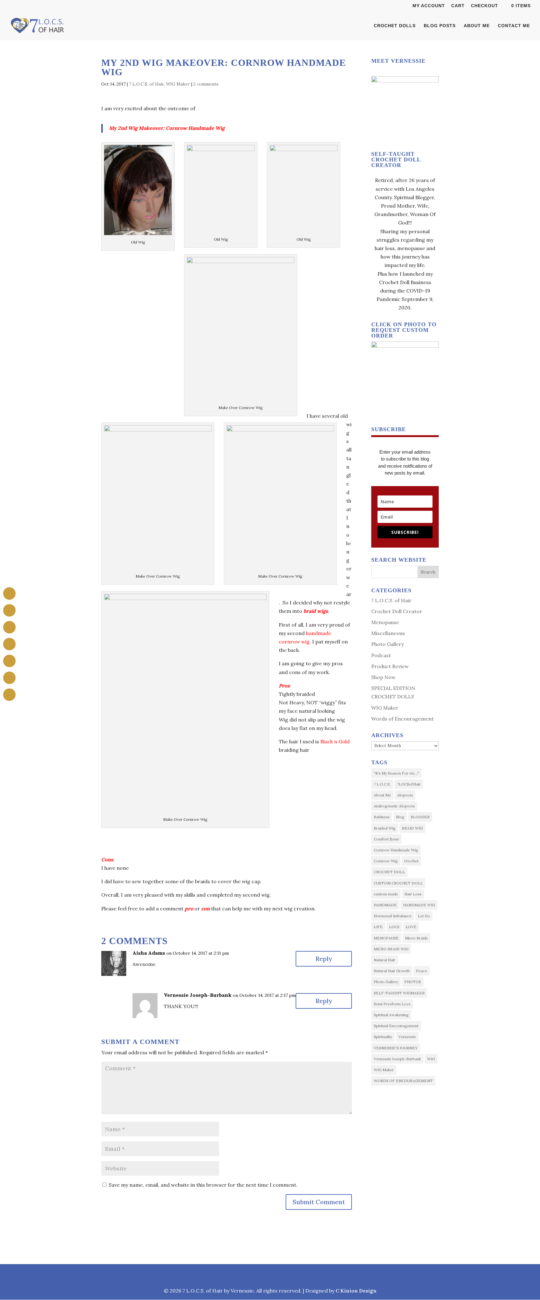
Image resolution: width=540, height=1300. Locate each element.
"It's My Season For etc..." (396, 773)
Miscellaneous (388, 633)
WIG (431, 1058)
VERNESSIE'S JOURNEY (396, 1048)
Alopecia (405, 795)
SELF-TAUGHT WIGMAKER (399, 993)
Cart (458, 5)
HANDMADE (385, 905)
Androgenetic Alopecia (394, 806)
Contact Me (514, 25)
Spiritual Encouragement (396, 1025)
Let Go (424, 915)
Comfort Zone (386, 839)
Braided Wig (385, 828)
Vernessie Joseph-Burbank (198, 995)
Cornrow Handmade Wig (396, 850)
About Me (382, 795)
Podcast (381, 655)
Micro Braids (416, 938)
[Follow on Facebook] (240, 1275)
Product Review (390, 666)
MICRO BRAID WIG (391, 949)
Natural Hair (384, 960)
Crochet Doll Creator (396, 611)
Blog (400, 817)
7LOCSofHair (409, 784)
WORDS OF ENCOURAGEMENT (403, 1080)
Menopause (385, 622)
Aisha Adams (148, 953)
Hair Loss (413, 894)
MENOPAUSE (386, 938)
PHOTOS (412, 981)
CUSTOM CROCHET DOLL (398, 883)
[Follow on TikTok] (284, 1275)
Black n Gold (335, 741)
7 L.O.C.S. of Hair (146, 84)
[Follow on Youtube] (300, 1275)
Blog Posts (440, 25)
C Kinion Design (356, 1291)
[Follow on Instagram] (255, 1275)
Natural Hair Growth (392, 970)
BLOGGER (420, 817)
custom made (386, 894)
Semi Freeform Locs (392, 1004)
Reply (323, 959)
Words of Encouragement (402, 719)
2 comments (205, 84)
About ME (477, 25)
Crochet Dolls (395, 25)
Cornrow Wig (386, 861)
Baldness (382, 817)
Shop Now (383, 677)
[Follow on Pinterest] (269, 1275)
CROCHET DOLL (389, 871)
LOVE (411, 926)
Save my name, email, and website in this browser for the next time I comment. (203, 1185)
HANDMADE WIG (419, 905)
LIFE (378, 926)
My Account (428, 5)
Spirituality (383, 1036)
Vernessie (407, 1036)
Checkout (484, 5)
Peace (421, 970)
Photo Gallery (387, 644)
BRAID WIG (412, 828)
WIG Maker (178, 84)
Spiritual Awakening (391, 1014)
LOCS (394, 926)
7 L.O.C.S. (382, 784)
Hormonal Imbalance (393, 915)
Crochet (411, 861)
